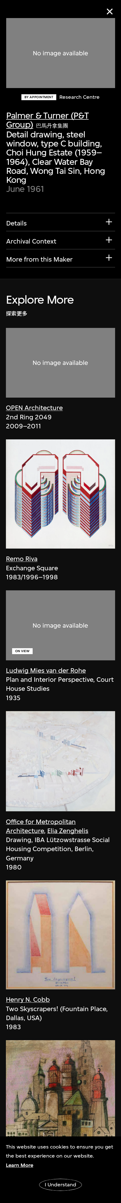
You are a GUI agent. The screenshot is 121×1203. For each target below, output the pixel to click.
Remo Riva (21, 559)
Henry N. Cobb (28, 999)
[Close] (110, 11)
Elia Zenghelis (67, 831)
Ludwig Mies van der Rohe (46, 670)
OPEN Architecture (34, 408)
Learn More (19, 1165)
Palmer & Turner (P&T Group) (47, 120)
